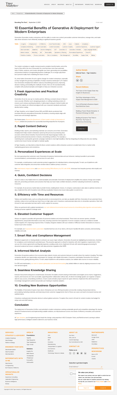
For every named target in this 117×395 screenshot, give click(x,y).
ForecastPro (30, 360)
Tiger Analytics (20, 317)
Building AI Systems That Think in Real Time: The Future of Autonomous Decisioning (86, 120)
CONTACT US (74, 346)
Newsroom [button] (98, 4)
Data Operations (9, 354)
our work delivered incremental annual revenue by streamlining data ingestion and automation (72, 207)
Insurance (50, 342)
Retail (49, 337)
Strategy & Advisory (15, 335)
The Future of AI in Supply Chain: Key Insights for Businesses (87, 92)
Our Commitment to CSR (76, 342)
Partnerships (79, 4)
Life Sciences (51, 348)
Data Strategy (9, 340)
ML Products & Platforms (12, 367)
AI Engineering (9, 365)
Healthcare (51, 351)
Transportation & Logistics (55, 346)
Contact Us (109, 4)
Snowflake (94, 344)
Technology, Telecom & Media (56, 353)
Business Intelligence (11, 381)
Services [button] (47, 4)
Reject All (86, 388)
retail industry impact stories (25, 168)
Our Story (71, 335)
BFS (49, 340)
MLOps (7, 383)
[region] (95, 381)
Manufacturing (52, 344)
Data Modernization (10, 349)
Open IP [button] (53, 4)
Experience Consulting (11, 377)
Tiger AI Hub (30, 344)
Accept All (103, 388)
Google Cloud (95, 337)
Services (9, 332)
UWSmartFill (30, 362)
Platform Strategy (10, 342)
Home (13, 13)
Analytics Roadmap (10, 338)
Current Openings (74, 340)
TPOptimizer (30, 358)
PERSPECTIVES (98, 348)
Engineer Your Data (14, 347)
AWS (93, 339)
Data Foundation (9, 351)
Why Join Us (72, 337)
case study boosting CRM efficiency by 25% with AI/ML (54, 168)
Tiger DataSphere (31, 342)
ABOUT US (73, 332)
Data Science (8, 363)
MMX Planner (30, 353)
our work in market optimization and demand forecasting (48, 263)
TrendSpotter (30, 355)
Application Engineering (11, 379)
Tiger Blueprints (31, 340)
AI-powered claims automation (34, 229)
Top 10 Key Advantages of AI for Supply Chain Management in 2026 (86, 98)
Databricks (94, 341)
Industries (61, 4)
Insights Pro (30, 351)
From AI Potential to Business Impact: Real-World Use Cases (87, 105)
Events (93, 356)
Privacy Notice (100, 381)
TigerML (29, 338)
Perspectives (89, 4)
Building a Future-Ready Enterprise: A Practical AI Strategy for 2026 (87, 112)
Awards (94, 358)
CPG (49, 335)
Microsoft (94, 335)
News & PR (95, 354)
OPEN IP (30, 332)
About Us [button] (69, 4)
